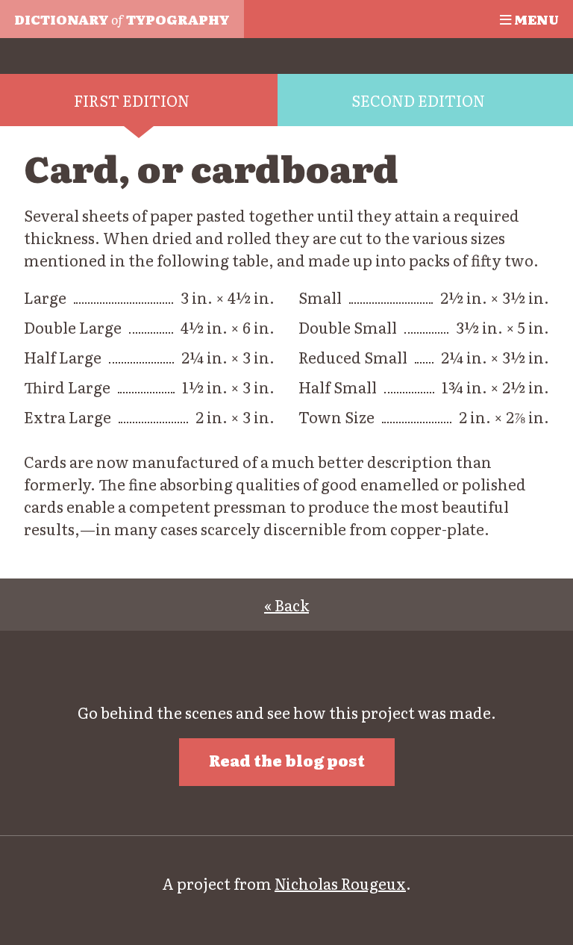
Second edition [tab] (418, 100)
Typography (121, 18)
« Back (286, 604)
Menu (535, 18)
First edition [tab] (132, 100)
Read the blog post (287, 760)
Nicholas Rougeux (340, 883)
